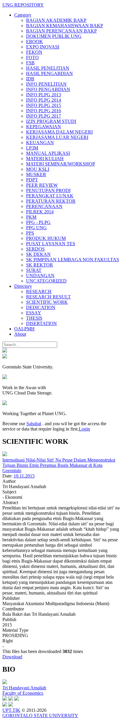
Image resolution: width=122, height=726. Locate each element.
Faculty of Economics (22, 693)
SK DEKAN (38, 254)
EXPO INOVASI (42, 46)
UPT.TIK (11, 710)
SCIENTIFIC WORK (47, 302)
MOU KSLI (37, 169)
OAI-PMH (24, 328)
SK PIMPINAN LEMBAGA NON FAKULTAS (72, 259)
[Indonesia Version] (4, 350)
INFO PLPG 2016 (43, 110)
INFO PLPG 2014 (43, 100)
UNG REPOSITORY (23, 4)
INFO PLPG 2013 (43, 94)
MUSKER (36, 174)
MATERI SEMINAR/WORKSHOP (60, 163)
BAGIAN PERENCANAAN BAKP (61, 30)
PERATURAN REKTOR (51, 201)
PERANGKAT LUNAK (49, 195)
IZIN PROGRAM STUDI (51, 121)
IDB (30, 78)
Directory (23, 286)
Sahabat (33, 423)
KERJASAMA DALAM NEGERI (59, 131)
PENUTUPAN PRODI (48, 190)
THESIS (34, 318)
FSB (30, 62)
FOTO (32, 57)
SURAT (33, 270)
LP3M (32, 147)
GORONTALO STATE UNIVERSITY (40, 715)
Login (84, 428)
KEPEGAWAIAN (43, 126)
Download (12, 656)
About (20, 334)
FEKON (34, 52)
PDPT (32, 179)
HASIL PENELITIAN (47, 68)
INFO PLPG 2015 (43, 105)
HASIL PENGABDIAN (49, 73)
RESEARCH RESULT (48, 296)
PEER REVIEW (42, 185)
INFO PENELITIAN (46, 84)
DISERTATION (41, 323)
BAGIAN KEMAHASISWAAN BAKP (64, 25)
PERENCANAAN (44, 206)
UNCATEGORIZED (46, 280)
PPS (30, 232)
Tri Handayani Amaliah (24, 687)
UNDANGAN (40, 275)
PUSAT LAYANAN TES (50, 243)
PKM (31, 217)
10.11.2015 (24, 475)
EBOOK (34, 41)
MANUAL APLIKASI (48, 153)
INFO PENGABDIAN (48, 89)
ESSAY (33, 312)
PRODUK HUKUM (46, 238)
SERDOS (35, 248)
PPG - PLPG (38, 222)
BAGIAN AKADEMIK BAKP (56, 20)
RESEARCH (39, 291)
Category (22, 14)
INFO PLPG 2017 (43, 115)
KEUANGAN (40, 142)
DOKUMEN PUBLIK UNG (53, 36)
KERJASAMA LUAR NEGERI (57, 137)
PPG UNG (36, 227)
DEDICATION (40, 307)
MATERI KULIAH (45, 158)
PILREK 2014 (40, 211)
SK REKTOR (39, 264)
